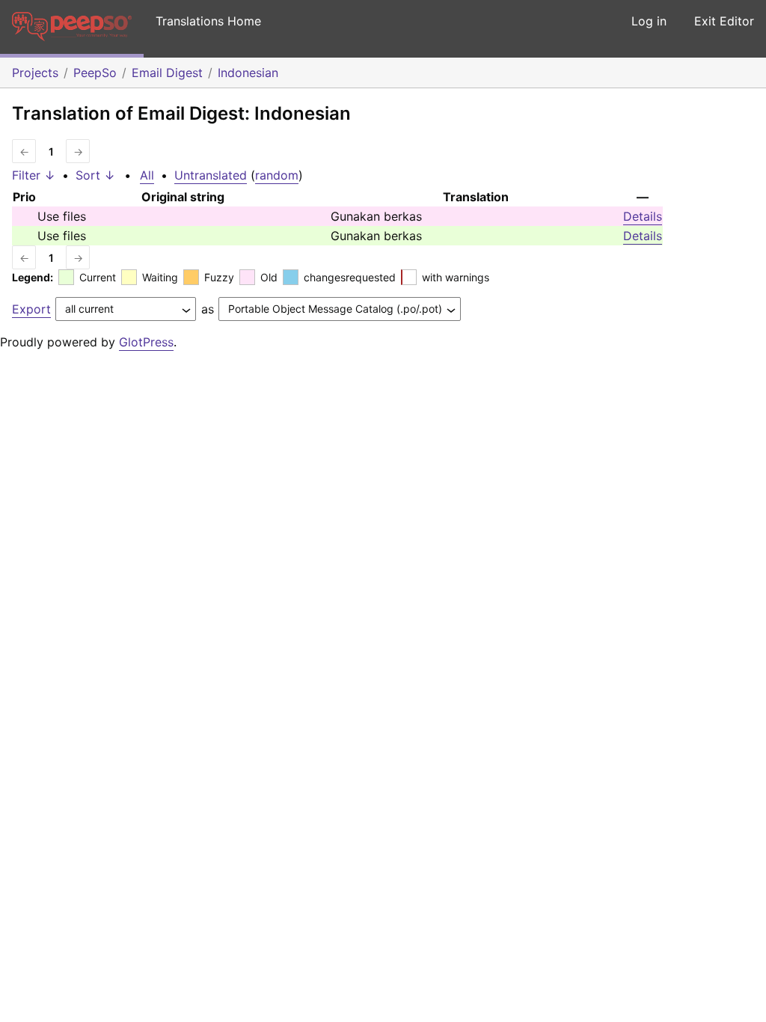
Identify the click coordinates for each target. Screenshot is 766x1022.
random (276, 175)
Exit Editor (724, 20)
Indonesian (248, 72)
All (147, 175)
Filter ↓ (33, 175)
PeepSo (95, 72)
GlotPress (146, 341)
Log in (649, 20)
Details (642, 216)
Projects (35, 72)
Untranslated (210, 175)
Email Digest (167, 72)
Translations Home (208, 20)
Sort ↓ (95, 175)
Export (31, 309)
